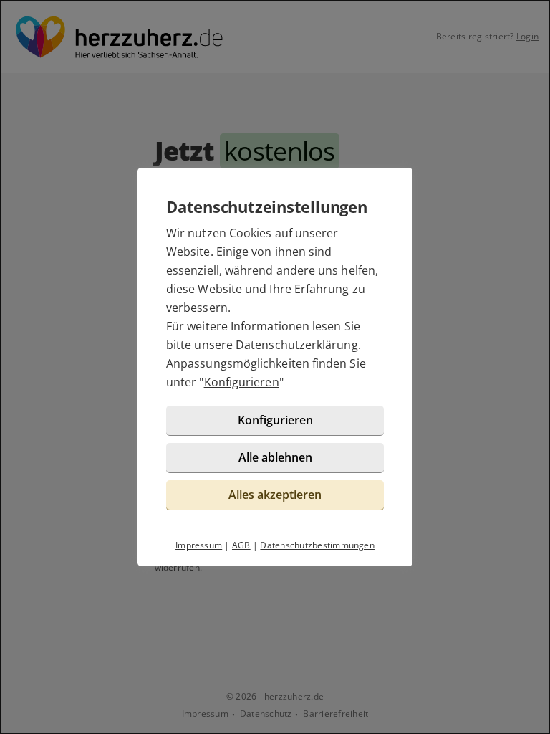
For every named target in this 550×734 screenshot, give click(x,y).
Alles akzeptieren (275, 494)
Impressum (198, 545)
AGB (241, 545)
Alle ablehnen (275, 457)
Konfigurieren (241, 382)
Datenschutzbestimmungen (317, 545)
